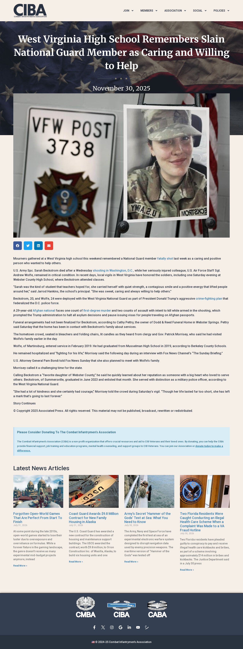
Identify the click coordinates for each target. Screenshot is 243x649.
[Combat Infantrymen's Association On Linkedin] (130, 627)
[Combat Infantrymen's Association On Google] (121, 627)
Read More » (20, 565)
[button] (17, 245)
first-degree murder (97, 310)
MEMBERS (146, 10)
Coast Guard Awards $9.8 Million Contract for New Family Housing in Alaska (93, 518)
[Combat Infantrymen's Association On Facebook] (95, 627)
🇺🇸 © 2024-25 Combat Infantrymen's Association (121, 641)
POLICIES (219, 10)
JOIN (126, 10)
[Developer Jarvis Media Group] (148, 627)
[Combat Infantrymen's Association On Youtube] (139, 627)
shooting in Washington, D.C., (113, 270)
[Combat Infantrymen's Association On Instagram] (113, 627)
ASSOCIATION (173, 10)
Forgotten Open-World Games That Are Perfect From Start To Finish (37, 518)
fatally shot (165, 258)
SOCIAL (197, 10)
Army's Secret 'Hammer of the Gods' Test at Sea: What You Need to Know (147, 518)
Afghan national (44, 310)
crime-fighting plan (209, 298)
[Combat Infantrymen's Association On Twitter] (104, 627)
